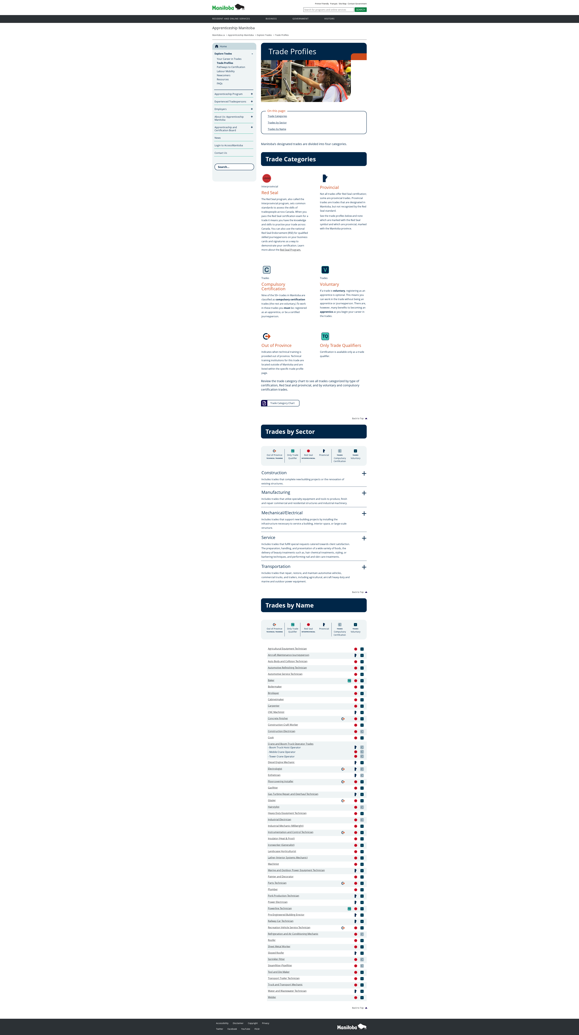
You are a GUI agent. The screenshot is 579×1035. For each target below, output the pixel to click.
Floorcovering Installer (280, 781)
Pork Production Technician (283, 895)
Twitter (219, 1028)
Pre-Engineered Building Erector (286, 914)
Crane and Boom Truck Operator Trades (290, 743)
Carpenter (274, 705)
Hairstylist (273, 806)
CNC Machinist (276, 712)
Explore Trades (264, 35)
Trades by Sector (277, 122)
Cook (271, 737)
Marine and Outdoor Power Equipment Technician (296, 870)
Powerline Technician (280, 908)
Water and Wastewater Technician (287, 990)
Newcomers (223, 75)
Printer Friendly (322, 3)
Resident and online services (231, 18)
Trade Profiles (282, 35)
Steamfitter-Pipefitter (280, 965)
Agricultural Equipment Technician (287, 648)
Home (223, 46)
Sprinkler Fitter (276, 959)
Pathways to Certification (231, 67)
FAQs (220, 83)
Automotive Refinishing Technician (287, 667)
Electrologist (275, 768)
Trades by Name (277, 129)
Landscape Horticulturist (282, 851)
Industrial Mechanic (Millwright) (286, 825)
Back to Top (358, 418)
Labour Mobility (226, 71)
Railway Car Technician (280, 920)
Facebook (232, 1028)
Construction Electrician (281, 731)
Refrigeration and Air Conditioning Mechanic (293, 933)
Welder (272, 997)
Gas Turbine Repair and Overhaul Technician (293, 793)
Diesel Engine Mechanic (281, 762)
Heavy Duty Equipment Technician (287, 813)
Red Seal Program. (290, 249)
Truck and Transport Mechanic (285, 984)
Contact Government (357, 3)
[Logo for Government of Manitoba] (228, 9)
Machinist (273, 863)
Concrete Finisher (278, 718)
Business (271, 18)
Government (301, 18)
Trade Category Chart (282, 403)
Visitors (329, 18)
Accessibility (222, 1023)
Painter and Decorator (281, 876)
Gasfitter (273, 787)
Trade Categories (277, 116)
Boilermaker (275, 686)
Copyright (253, 1023)
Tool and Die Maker (279, 971)
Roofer (272, 940)
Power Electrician (278, 901)
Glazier (272, 800)
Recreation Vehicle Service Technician (289, 927)
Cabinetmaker (276, 699)
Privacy (265, 1023)
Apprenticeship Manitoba (241, 35)
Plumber (273, 889)
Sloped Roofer (276, 952)
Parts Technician (277, 882)
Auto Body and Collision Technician (287, 661)
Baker (271, 680)
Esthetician (274, 775)
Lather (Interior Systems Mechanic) (288, 857)
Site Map (342, 3)
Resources (223, 79)
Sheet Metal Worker (279, 946)
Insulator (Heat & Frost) (281, 838)
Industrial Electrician (279, 819)
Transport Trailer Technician (284, 978)
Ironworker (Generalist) (281, 844)
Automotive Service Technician (285, 673)
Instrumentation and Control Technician (290, 832)
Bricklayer (273, 693)
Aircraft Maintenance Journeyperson (288, 654)
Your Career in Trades (229, 59)
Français (333, 3)
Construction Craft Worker (283, 724)
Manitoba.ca (218, 35)
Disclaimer (238, 1023)
